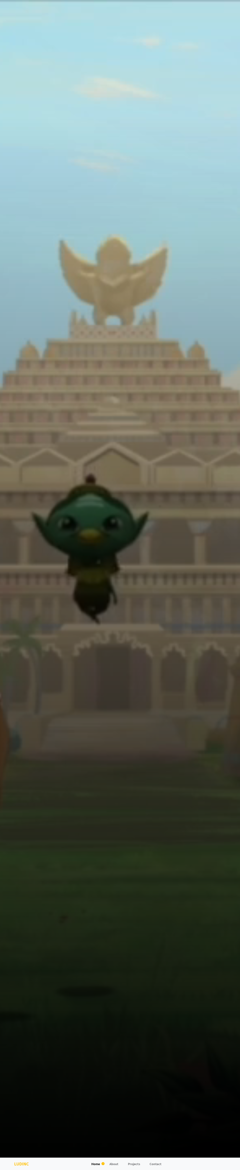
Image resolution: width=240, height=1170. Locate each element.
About (113, 1164)
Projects (134, 1164)
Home (95, 1164)
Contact (155, 1164)
